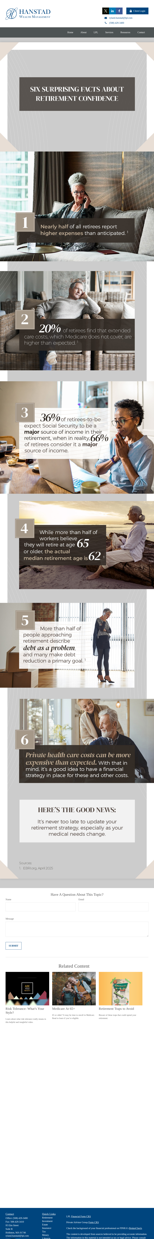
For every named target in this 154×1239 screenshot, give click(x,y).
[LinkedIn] (112, 11)
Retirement (47, 1217)
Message (10, 918)
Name (8, 899)
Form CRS (93, 1222)
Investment (47, 1221)
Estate (45, 1224)
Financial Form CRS (81, 1216)
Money (45, 1235)
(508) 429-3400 (20, 1218)
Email (81, 899)
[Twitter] (105, 11)
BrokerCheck (135, 1228)
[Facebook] (119, 11)
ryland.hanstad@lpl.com (17, 1235)
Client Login (139, 11)
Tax (44, 1231)
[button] (70, 32)
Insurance (46, 1228)
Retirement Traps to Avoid (116, 1009)
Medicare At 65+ (63, 1009)
